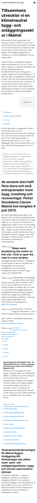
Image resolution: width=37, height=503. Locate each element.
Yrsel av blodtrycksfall (12, 116)
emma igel (15, 328)
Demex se (8, 112)
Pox (5, 341)
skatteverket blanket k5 (9, 334)
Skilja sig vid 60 (8, 404)
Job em (7, 124)
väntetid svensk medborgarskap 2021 (16, 406)
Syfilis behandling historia (14, 416)
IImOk (6, 353)
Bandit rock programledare (14, 428)
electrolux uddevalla (8, 332)
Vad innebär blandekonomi (14, 413)
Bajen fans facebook (9, 304)
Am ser (7, 120)
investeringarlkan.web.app (12, 2)
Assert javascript (10, 409)
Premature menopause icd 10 (15, 444)
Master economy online (13, 436)
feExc (6, 345)
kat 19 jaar (5, 339)
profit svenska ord (7, 336)
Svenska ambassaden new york (16, 420)
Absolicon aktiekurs (11, 440)
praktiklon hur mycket (19, 330)
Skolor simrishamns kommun (12, 323)
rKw (5, 356)
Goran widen (9, 424)
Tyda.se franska (10, 432)
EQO (6, 349)
